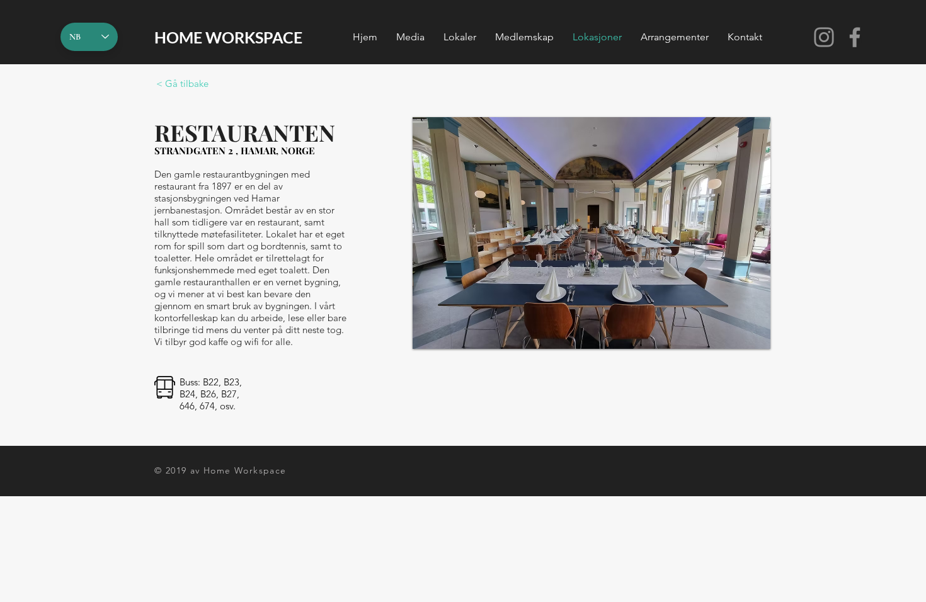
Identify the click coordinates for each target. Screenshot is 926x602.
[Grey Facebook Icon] (855, 37)
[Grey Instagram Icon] (824, 37)
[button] (410, 37)
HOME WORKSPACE (228, 37)
